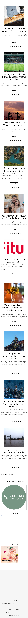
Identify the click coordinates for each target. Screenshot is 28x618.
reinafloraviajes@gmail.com (7, 603)
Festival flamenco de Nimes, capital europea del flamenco (14, 404)
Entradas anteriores (8, 474)
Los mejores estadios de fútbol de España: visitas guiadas (14, 77)
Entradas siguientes (19, 476)
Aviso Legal (18, 610)
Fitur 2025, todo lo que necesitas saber (14, 260)
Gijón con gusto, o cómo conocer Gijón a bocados (14, 29)
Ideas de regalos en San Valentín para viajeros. (14, 123)
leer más (14, 42)
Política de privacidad (5, 612)
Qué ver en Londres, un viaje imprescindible (14, 451)
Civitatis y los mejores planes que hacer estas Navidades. (14, 356)
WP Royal (17, 615)
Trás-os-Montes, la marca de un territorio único (14, 169)
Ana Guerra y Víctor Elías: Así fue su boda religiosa (14, 217)
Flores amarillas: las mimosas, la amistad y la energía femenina (14, 307)
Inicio (2, 610)
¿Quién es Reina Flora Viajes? (9, 610)
